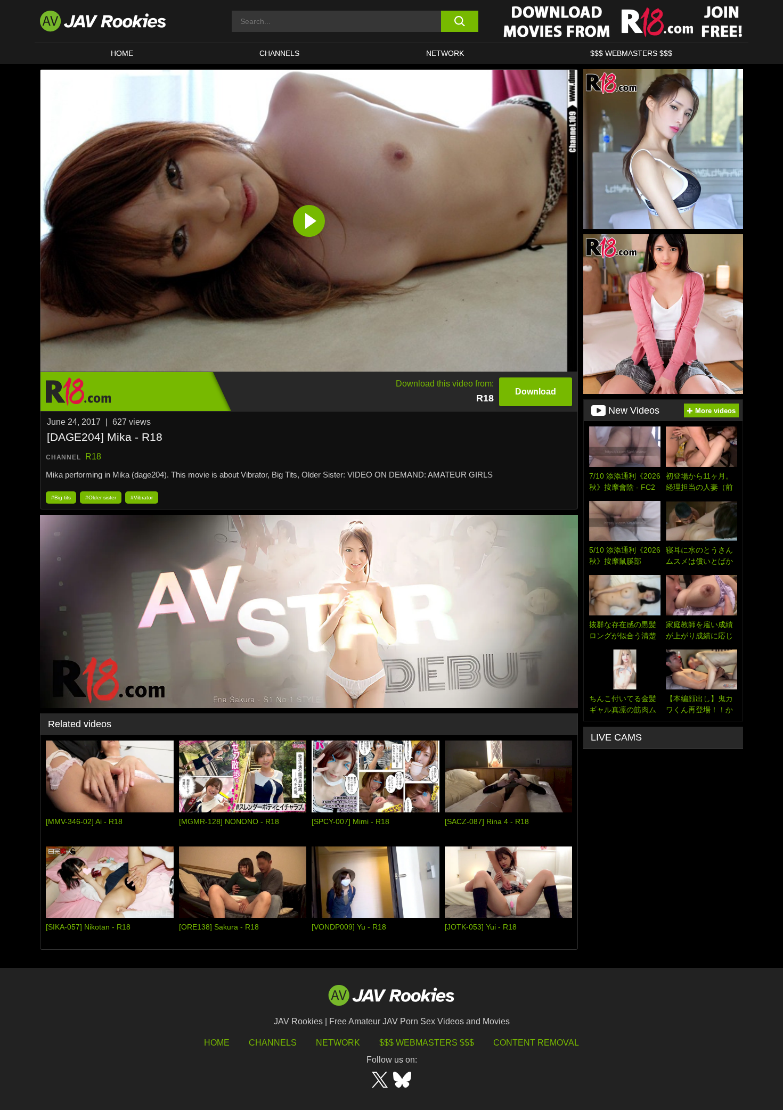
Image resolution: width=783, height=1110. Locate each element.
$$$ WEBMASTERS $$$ (631, 53)
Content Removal (536, 1042)
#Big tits (61, 497)
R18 (93, 456)
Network (445, 53)
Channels (279, 53)
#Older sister (100, 497)
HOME (122, 53)
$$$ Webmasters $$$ (426, 1042)
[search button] (459, 21)
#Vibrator (141, 497)
